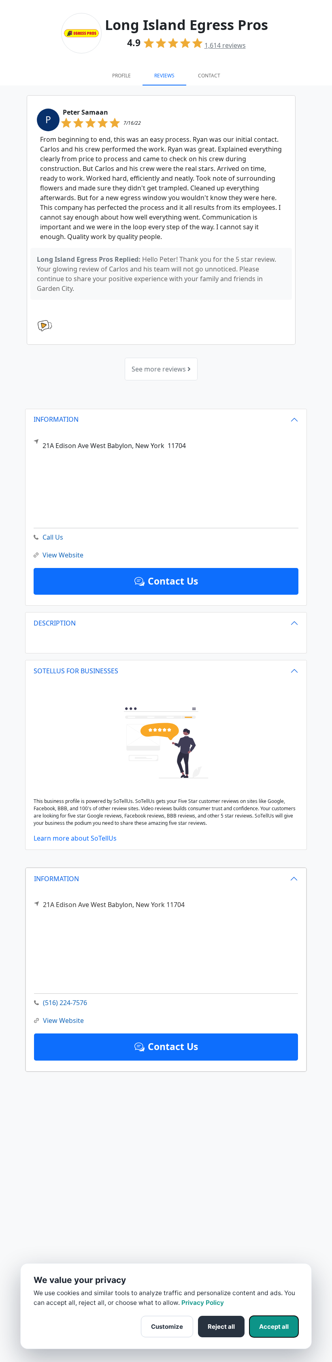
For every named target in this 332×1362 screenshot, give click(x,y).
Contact (209, 75)
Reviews (164, 75)
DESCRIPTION (55, 623)
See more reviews (159, 369)
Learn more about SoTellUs (75, 838)
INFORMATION (56, 878)
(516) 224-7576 (65, 1002)
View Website (63, 1020)
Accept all (274, 1326)
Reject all (221, 1326)
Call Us (53, 537)
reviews (225, 45)
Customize (167, 1326)
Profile (121, 75)
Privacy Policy (202, 1302)
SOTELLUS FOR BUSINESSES (76, 670)
